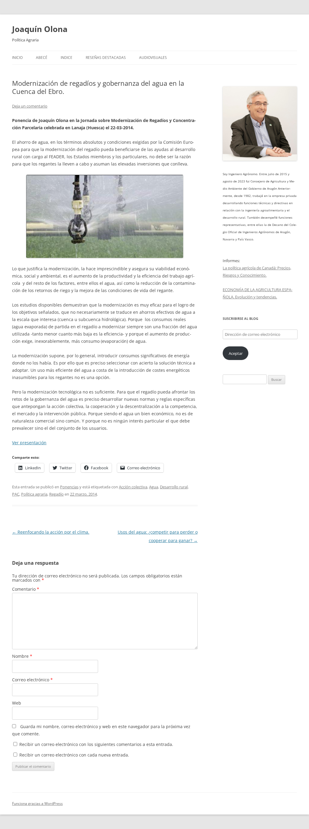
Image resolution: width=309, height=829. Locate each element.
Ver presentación (29, 442)
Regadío (56, 494)
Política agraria (34, 494)
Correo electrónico (32, 680)
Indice (66, 57)
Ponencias (69, 487)
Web (16, 703)
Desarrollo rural (174, 487)
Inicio (17, 57)
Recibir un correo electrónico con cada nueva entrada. (74, 755)
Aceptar (236, 353)
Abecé (41, 57)
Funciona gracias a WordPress (37, 803)
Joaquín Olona (40, 29)
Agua (153, 487)
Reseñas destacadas (106, 57)
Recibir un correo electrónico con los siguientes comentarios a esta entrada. (96, 744)
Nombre (22, 656)
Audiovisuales (153, 57)
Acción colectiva (133, 487)
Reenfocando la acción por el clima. (50, 532)
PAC (15, 494)
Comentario (25, 589)
